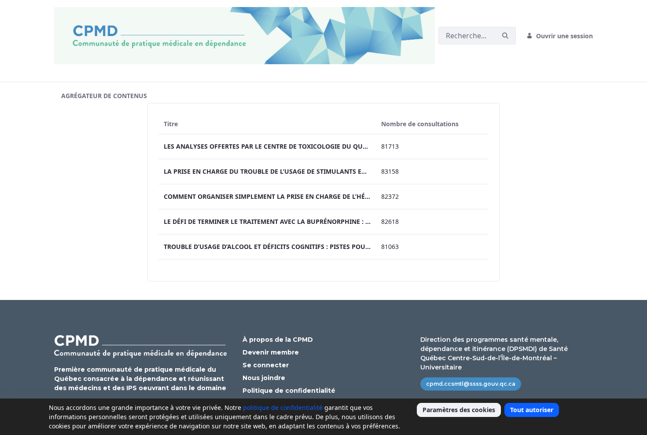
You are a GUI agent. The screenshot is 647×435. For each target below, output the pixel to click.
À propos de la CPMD (278, 340)
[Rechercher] (505, 35)
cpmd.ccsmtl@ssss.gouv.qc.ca (470, 383)
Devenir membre (271, 352)
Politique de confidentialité (289, 391)
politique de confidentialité (283, 407)
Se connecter (266, 365)
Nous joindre (264, 378)
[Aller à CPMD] (246, 35)
